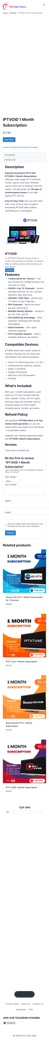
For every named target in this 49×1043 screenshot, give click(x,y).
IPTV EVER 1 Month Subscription (21, 787)
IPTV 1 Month (32, 147)
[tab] (24, 155)
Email (8, 512)
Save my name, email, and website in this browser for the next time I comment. (25, 525)
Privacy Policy (12, 1004)
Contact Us (38, 1004)
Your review (11, 484)
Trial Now (9, 270)
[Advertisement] (24, 40)
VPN (31, 1009)
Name (8, 501)
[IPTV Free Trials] (15, 5)
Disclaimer (21, 1009)
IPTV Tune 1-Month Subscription (21, 661)
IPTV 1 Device (22, 147)
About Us (25, 1004)
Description (10, 155)
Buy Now (9, 139)
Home (5, 13)
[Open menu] (44, 5)
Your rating (11, 477)
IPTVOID (13, 13)
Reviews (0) (10, 160)
